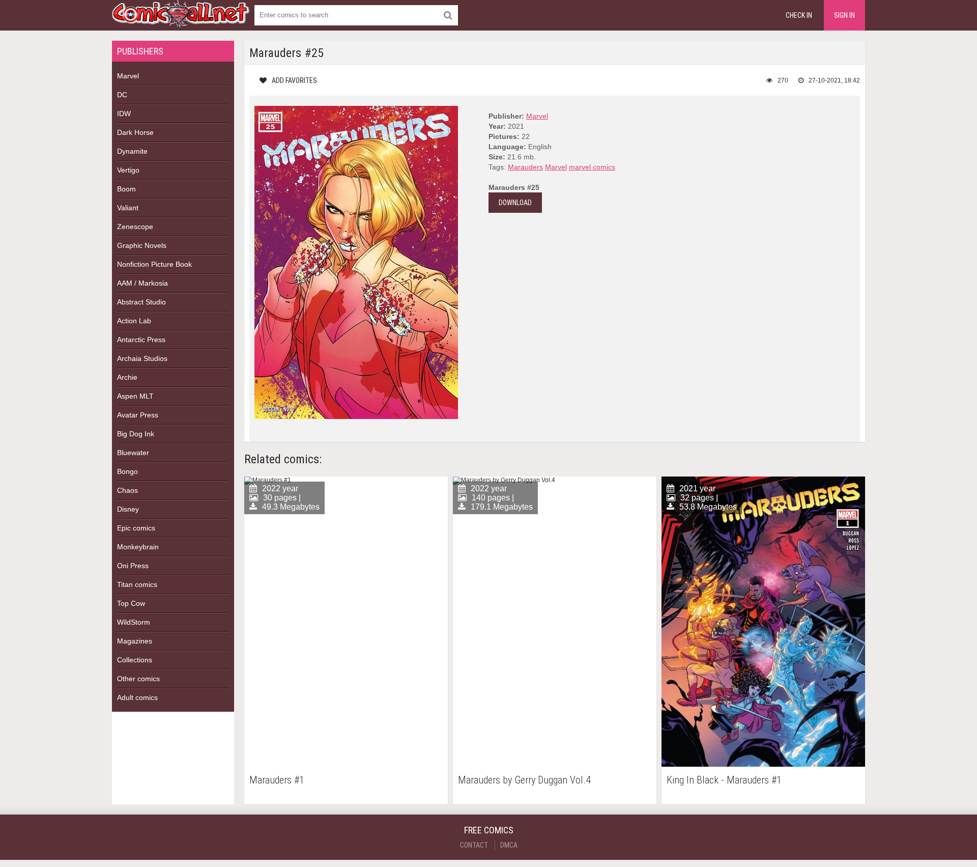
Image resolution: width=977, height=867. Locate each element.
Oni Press (133, 566)
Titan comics (137, 584)
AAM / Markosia (142, 283)
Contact (474, 845)
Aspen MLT (135, 396)
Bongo (127, 471)
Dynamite (132, 151)
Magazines (134, 641)
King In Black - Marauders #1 (724, 780)
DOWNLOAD (515, 203)
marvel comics (592, 167)
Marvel (128, 76)
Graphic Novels (141, 245)
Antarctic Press (141, 339)
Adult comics (137, 697)
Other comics (138, 679)
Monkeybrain (138, 547)
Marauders (525, 167)
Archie (127, 377)
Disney (128, 509)
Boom (126, 189)
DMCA (509, 845)
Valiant (127, 208)
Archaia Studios (142, 358)
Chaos (127, 490)
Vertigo (128, 170)
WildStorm (133, 622)
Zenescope (135, 226)
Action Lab (134, 321)
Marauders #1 (276, 780)
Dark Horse (135, 132)
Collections (134, 660)
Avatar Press (137, 415)
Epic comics (136, 528)
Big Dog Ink (135, 434)
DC (122, 95)
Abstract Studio (141, 302)
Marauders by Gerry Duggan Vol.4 (524, 780)
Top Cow (131, 603)
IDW (124, 113)
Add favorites (294, 80)
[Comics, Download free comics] (180, 20)
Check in (799, 15)
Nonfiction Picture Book (154, 264)
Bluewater (133, 453)
